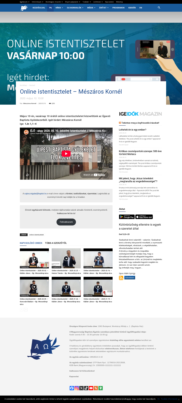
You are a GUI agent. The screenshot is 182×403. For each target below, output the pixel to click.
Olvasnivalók (74, 7)
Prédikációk (25, 267)
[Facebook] (72, 388)
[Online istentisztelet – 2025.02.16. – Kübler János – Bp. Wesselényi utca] (98, 258)
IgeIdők (132, 7)
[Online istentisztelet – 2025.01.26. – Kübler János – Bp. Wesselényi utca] (66, 287)
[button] (159, 8)
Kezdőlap (23, 85)
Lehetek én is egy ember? (132, 129)
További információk (169, 399)
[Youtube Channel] (91, 388)
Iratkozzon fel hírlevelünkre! (82, 371)
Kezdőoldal (39, 7)
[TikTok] (86, 388)
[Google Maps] (100, 388)
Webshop (119, 2)
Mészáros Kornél (29, 103)
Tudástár (86, 2)
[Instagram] (76, 388)
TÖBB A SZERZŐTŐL (56, 243)
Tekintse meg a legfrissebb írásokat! (140, 122)
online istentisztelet (36, 235)
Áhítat (102, 7)
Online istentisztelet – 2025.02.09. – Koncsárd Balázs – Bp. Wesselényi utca (34, 301)
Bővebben (129, 277)
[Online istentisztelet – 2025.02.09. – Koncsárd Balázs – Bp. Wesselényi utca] (34, 287)
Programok (118, 7)
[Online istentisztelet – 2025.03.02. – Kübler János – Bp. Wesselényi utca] (34, 258)
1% (50, 7)
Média (90, 7)
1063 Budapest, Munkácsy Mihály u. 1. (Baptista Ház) (120, 326)
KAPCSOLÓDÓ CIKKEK (31, 243)
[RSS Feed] (96, 388)
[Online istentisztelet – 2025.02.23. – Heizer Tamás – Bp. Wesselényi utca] (66, 258)
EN (140, 7)
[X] (81, 388)
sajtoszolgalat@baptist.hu (35, 193)
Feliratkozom (66, 222)
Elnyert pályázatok (71, 2)
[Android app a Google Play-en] (127, 218)
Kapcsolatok (109, 2)
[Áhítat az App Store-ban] (144, 218)
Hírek (58, 7)
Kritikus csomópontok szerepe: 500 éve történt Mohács (140, 152)
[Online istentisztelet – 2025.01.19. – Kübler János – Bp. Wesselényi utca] (98, 287)
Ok (158, 399)
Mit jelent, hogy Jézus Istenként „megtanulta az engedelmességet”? (138, 180)
